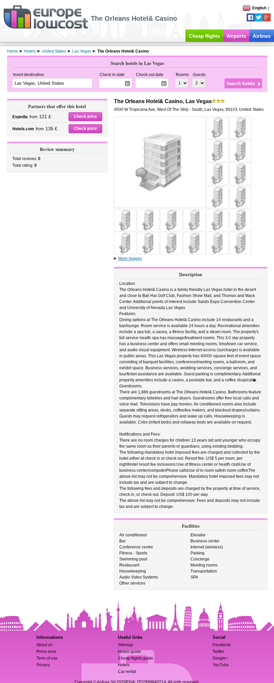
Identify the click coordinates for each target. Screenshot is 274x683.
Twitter (218, 651)
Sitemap (125, 644)
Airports (236, 36)
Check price (85, 116)
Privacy (43, 665)
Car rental (127, 671)
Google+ (220, 658)
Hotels (124, 665)
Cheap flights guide (135, 658)
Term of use (46, 658)
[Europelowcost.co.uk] (45, 27)
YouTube (221, 665)
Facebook (222, 644)
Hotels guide (129, 651)
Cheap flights (204, 36)
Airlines (262, 36)
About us (44, 644)
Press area (46, 651)
